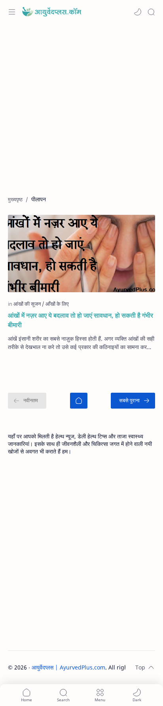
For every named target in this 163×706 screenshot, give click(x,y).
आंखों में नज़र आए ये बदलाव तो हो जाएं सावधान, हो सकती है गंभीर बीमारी (80, 320)
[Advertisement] (81, 113)
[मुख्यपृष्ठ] (78, 401)
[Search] (151, 12)
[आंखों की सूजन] (28, 303)
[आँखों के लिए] (57, 303)
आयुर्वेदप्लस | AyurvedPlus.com (68, 667)
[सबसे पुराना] (133, 401)
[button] (138, 12)
